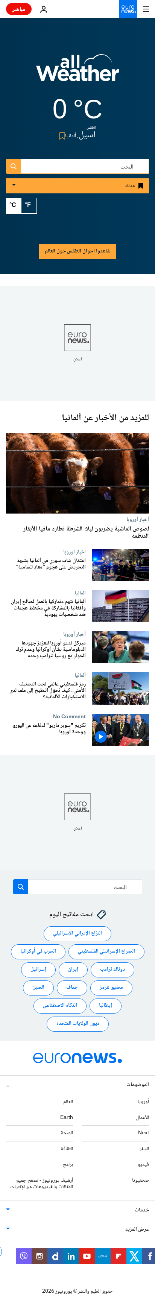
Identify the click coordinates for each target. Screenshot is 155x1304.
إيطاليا (105, 1005)
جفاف (72, 987)
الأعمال (142, 1117)
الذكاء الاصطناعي (60, 1005)
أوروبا (143, 1101)
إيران (73, 969)
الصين (38, 987)
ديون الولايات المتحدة (77, 1023)
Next (143, 1133)
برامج (68, 1164)
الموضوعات (137, 1085)
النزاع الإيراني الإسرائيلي (77, 933)
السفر (144, 1149)
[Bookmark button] (60, 136)
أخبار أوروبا (137, 520)
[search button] (13, 166)
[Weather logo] (77, 72)
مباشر (19, 9)
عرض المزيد (137, 1229)
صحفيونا (140, 1180)
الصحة (67, 1133)
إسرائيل (38, 969)
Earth (66, 1117)
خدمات (142, 1210)
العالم (68, 1101)
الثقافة (67, 1149)
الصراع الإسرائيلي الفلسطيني (106, 951)
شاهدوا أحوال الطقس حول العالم (78, 251)
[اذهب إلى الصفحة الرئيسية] (128, 9)
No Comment (69, 717)
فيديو (143, 1164)
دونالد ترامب (112, 969)
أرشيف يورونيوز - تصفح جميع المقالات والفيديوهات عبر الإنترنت (41, 1184)
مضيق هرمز (111, 987)
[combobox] (77, 166)
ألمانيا (80, 593)
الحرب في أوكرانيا (38, 951)
